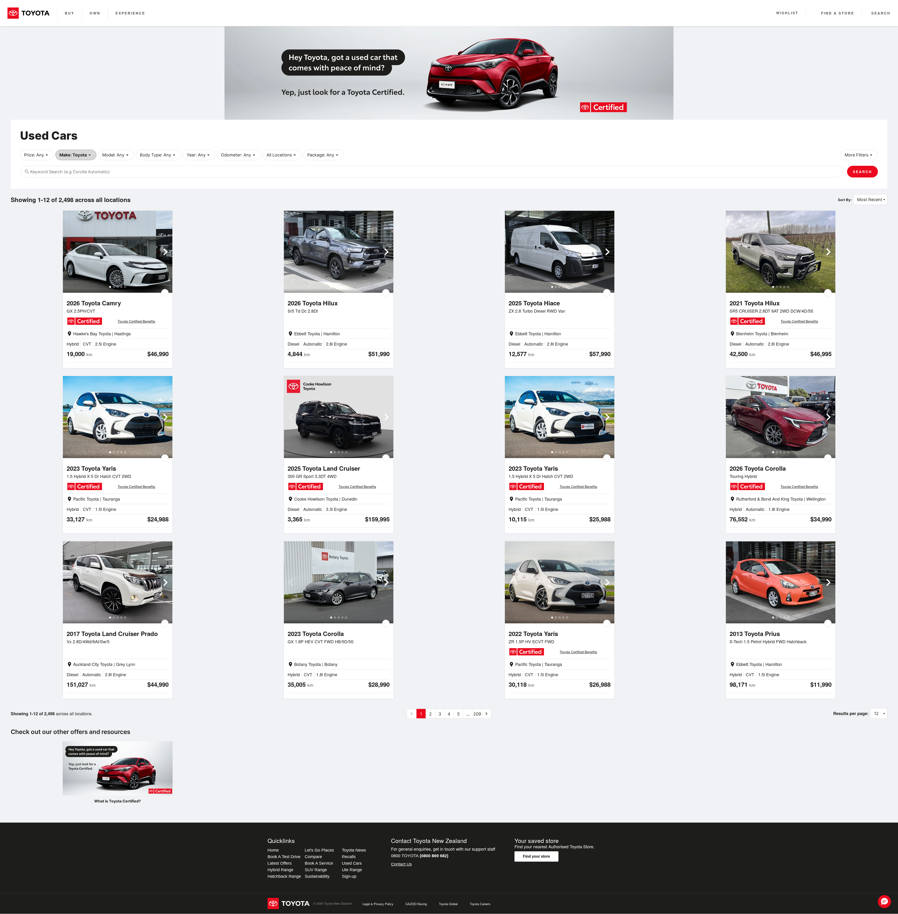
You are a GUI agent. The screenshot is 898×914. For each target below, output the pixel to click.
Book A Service (319, 863)
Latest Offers (280, 863)
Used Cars (352, 863)
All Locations (282, 155)
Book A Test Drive (284, 856)
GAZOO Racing (416, 904)
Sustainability (317, 876)
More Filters (859, 155)
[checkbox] (165, 292)
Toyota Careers (480, 904)
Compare (313, 856)
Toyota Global (448, 904)
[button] (884, 901)
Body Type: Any (158, 155)
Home (273, 850)
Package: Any (323, 155)
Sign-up (349, 876)
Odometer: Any (239, 155)
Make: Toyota (75, 155)
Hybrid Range (280, 869)
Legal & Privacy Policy (377, 904)
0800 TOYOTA (419, 855)
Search (862, 171)
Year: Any (199, 155)
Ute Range (352, 869)
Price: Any (37, 155)
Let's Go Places (319, 850)
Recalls (349, 856)
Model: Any (116, 155)
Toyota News (354, 850)
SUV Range (316, 869)
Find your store (536, 856)
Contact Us (401, 864)
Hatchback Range (284, 876)
